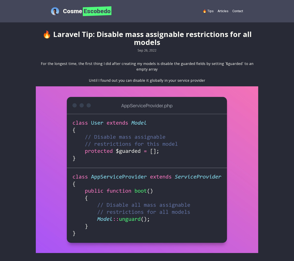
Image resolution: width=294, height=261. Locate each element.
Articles (223, 11)
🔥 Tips (208, 11)
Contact (237, 11)
